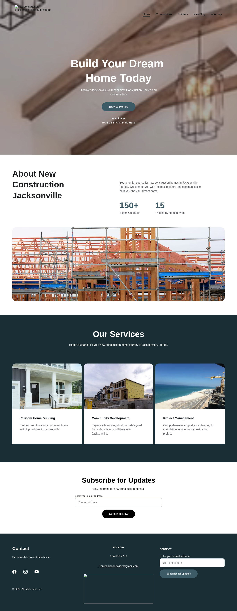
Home (146, 14)
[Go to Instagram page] (25, 572)
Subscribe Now (118, 513)
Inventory (216, 14)
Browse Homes (118, 106)
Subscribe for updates (179, 573)
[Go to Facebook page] (14, 572)
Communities (164, 14)
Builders (183, 14)
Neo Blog (199, 14)
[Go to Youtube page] (37, 572)
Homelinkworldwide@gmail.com (118, 566)
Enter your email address (89, 495)
